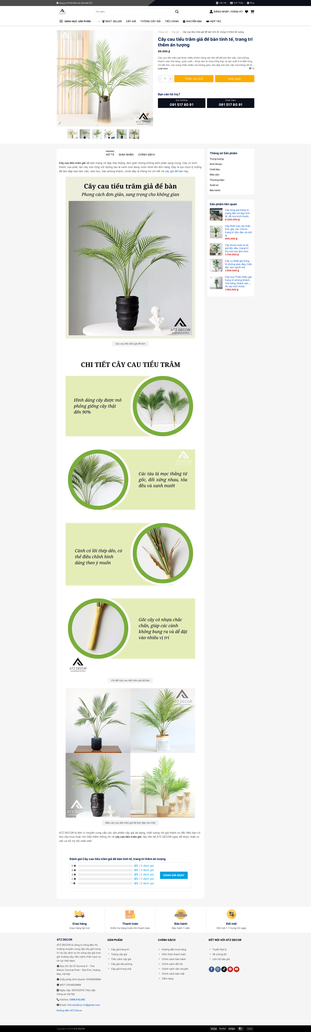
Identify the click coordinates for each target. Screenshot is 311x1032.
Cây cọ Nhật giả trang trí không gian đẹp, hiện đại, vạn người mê (238, 264)
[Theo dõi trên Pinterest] (230, 969)
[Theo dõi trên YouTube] (236, 969)
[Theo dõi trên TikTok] (224, 969)
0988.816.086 (77, 999)
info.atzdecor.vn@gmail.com (83, 1004)
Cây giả (131, 21)
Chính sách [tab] (146, 154)
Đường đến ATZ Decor (69, 1010)
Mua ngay (234, 78)
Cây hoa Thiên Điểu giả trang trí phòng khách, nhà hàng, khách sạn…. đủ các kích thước (238, 281)
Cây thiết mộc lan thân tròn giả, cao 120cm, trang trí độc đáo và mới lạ (238, 230)
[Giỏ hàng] (252, 11)
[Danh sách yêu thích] (246, 11)
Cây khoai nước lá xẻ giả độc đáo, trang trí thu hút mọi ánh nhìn (236, 248)
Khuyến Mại (194, 21)
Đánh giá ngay (173, 875)
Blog (252, 3)
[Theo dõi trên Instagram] (218, 969)
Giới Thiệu (238, 3)
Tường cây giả (150, 21)
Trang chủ (163, 32)
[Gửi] (177, 12)
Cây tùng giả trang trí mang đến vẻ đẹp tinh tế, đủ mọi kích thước (237, 213)
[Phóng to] (60, 123)
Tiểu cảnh (172, 21)
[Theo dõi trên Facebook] (211, 969)
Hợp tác (215, 21)
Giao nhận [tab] (126, 154)
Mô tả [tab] (110, 154)
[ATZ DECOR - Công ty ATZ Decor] (73, 11)
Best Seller (113, 21)
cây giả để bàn (174, 171)
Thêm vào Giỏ (194, 78)
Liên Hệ (222, 3)
